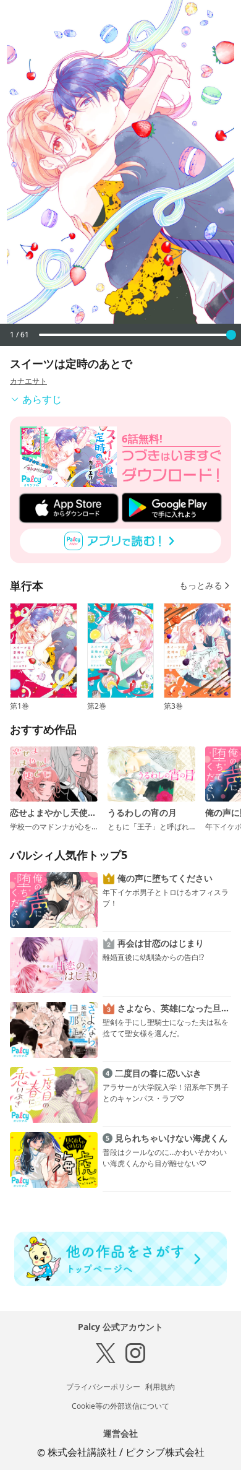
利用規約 (160, 1386)
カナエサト (28, 381)
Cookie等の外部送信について (120, 1406)
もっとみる (200, 585)
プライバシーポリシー (103, 1386)
